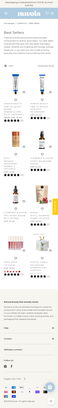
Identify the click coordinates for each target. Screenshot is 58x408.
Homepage (9, 23)
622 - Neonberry (8, 272)
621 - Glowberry (5, 272)
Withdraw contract (13, 349)
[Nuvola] (29, 13)
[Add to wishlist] (15, 99)
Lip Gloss (9, 265)
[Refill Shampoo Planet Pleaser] (42, 193)
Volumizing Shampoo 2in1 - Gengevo (39, 267)
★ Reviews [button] (55, 206)
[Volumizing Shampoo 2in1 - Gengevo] (42, 242)
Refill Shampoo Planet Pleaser (40, 217)
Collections (22, 23)
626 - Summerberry (19, 272)
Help (6, 328)
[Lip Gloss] (16, 242)
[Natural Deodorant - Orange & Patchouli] (16, 139)
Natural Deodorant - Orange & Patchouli (11, 165)
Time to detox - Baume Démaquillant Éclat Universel (14, 110)
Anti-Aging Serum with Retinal (14, 217)
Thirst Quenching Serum (41, 162)
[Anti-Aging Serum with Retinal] (16, 193)
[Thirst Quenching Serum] (42, 139)
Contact (8, 338)
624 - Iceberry (14, 272)
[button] (6, 13)
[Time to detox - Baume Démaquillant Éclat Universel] (16, 84)
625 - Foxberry (16, 272)
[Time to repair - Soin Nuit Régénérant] (42, 84)
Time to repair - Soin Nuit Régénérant (40, 109)
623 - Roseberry (11, 272)
